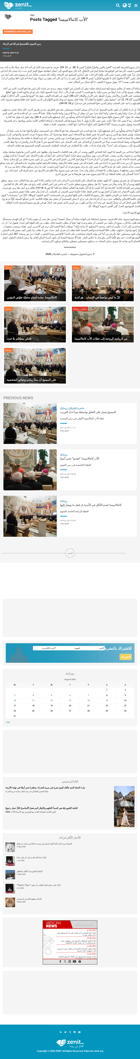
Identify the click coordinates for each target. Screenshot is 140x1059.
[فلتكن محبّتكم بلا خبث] (35, 324)
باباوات (84, 309)
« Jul (7, 722)
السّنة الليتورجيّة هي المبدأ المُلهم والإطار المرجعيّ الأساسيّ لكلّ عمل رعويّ (41, 808)
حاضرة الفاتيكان (76, 408)
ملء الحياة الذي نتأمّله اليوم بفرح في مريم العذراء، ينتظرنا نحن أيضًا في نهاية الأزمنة (45, 787)
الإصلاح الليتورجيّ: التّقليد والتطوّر (30, 871)
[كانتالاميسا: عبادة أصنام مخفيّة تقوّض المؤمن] (35, 283)
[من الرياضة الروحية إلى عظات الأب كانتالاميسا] (103, 324)
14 (88, 700)
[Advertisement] (70, 580)
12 (51, 700)
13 (70, 700)
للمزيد (70, 553)
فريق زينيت (7, 55)
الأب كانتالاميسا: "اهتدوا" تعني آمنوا (79, 458)
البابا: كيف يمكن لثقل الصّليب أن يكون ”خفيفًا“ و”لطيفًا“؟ (38, 885)
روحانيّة (8, 268)
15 (107, 700)
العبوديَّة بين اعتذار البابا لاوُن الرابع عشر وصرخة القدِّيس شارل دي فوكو (44, 844)
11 (33, 700)
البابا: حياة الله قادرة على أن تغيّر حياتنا (31, 857)
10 (15, 700)
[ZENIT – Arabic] (39, 5)
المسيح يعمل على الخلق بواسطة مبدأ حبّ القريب (88, 412)
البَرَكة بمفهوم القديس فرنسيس (29, 899)
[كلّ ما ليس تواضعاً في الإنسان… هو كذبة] (103, 283)
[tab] (56, 924)
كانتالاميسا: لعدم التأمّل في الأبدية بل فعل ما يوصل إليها (91, 505)
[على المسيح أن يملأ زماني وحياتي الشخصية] (35, 365)
